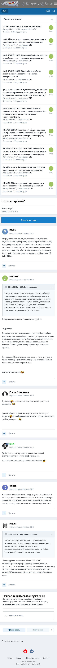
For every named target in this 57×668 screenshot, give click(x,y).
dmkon (12, 485)
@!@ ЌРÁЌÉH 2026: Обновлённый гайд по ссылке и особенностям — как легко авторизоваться (22, 74)
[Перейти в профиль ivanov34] (51, 27)
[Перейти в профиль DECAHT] (5, 278)
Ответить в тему (28, 220)
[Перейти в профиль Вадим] (5, 525)
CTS (35, 29)
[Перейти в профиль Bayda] (5, 231)
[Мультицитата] (4, 266)
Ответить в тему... (15, 615)
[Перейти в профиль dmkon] (5, 487)
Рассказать (15, 630)
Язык (9, 658)
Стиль (19, 658)
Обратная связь (32, 658)
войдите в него (9, 604)
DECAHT (13, 276)
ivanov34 (12, 45)
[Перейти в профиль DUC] (5, 446)
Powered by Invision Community (28, 664)
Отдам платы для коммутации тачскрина (22, 26)
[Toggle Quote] (6, 287)
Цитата (12, 266)
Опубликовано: (21, 233)
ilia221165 (13, 29)
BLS (16, 211)
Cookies (46, 658)
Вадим (12, 523)
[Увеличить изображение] (22, 372)
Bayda (11, 208)
